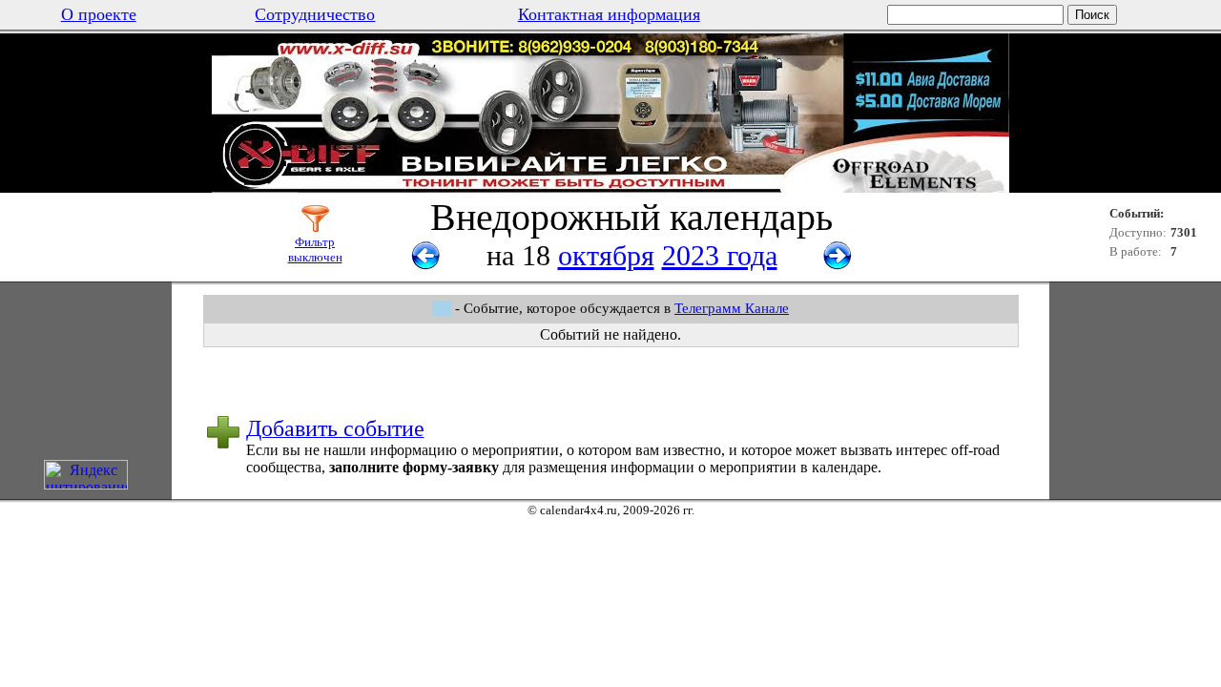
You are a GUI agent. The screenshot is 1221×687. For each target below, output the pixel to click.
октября (606, 255)
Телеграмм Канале (731, 308)
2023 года (719, 255)
